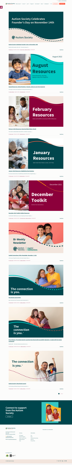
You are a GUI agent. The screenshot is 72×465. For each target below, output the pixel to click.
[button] (1, 7)
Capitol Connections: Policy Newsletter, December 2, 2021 (23, 255)
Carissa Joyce (11, 134)
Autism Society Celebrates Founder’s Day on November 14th (23, 44)
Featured (21, 49)
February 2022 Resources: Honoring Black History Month (22, 129)
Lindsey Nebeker (12, 91)
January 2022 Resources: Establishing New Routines (21, 171)
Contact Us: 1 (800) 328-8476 (62, 0)
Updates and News (27, 49)
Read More (61, 49)
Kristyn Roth (11, 302)
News (23, 49)
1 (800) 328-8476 (9, 436)
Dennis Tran (11, 49)
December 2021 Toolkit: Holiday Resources (19, 213)
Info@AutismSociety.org (9, 437)
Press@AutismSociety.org (12, 439)
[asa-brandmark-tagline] (10, 3)
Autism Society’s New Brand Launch (17, 383)
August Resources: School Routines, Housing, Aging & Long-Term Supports (27, 86)
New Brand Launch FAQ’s (15, 297)
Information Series (22, 91)
